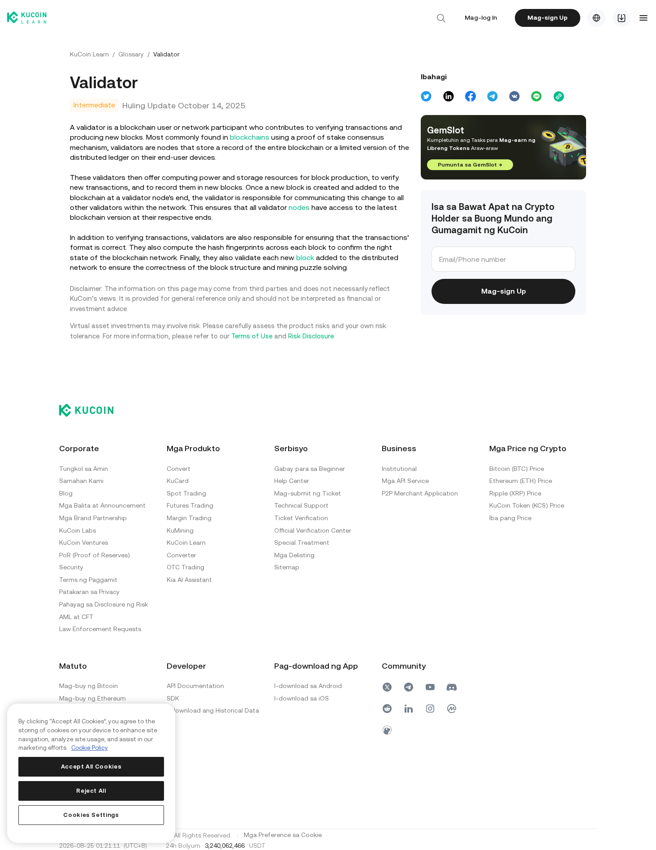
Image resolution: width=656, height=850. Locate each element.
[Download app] (621, 18)
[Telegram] (408, 687)
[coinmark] (451, 708)
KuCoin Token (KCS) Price (526, 505)
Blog (66, 493)
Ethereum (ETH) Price (520, 480)
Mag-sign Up (547, 17)
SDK (173, 698)
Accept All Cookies (91, 766)
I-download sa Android (308, 685)
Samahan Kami (81, 480)
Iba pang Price (510, 517)
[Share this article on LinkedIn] (448, 96)
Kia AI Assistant (189, 579)
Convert (178, 468)
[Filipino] (596, 18)
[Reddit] (387, 708)
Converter (181, 555)
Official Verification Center (312, 530)
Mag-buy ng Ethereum (92, 698)
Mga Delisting (294, 555)
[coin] (387, 730)
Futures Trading (190, 505)
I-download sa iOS (301, 698)
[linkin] (408, 708)
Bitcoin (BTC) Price (516, 468)
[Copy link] (558, 96)
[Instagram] (430, 708)
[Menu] (643, 18)
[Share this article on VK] (514, 96)
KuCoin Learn (89, 54)
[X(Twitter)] (387, 687)
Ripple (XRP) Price (515, 493)
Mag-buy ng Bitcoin (88, 685)
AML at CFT (76, 616)
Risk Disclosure (311, 336)
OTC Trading (185, 567)
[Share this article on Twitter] (426, 96)
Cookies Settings (91, 815)
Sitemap (286, 567)
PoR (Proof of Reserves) (94, 555)
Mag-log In (481, 17)
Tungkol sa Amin (83, 468)
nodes (299, 207)
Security (71, 567)
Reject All (91, 790)
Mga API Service (405, 480)
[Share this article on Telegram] (492, 96)
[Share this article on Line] (536, 96)
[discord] (451, 687)
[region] (91, 773)
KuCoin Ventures (83, 542)
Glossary (131, 54)
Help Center (291, 480)
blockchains (249, 137)
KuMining (180, 530)
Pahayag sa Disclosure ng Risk (103, 604)
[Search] (441, 18)
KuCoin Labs (77, 530)
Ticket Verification (301, 517)
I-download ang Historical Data (213, 710)
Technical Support (301, 505)
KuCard (178, 480)
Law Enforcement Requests (100, 628)
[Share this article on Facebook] (470, 96)
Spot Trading (186, 493)
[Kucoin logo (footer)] (91, 410)
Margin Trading (189, 517)
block (305, 257)
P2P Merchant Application (420, 493)
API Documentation (195, 685)
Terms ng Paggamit (88, 579)
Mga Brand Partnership (93, 517)
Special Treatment (301, 542)
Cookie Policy (89, 747)
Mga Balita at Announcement (102, 505)
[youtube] (430, 687)
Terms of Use (251, 336)
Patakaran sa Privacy (89, 591)
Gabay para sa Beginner (309, 468)
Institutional (399, 468)
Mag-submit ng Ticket (307, 493)
